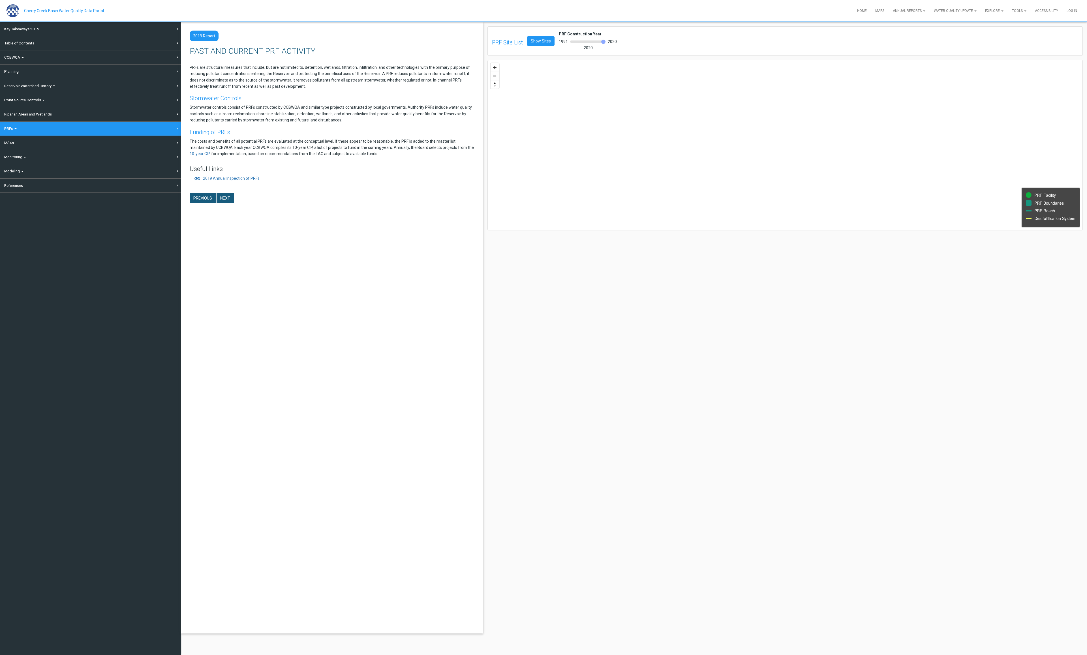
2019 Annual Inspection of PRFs (227, 178)
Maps (879, 11)
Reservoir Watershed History (28, 86)
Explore (993, 11)
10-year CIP (200, 153)
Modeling (12, 171)
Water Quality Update (954, 11)
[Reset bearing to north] (495, 84)
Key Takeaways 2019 (21, 29)
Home (862, 11)
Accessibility (1046, 11)
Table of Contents (19, 43)
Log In (1072, 11)
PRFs (9, 128)
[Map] (785, 145)
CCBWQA (12, 57)
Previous (202, 198)
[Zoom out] (495, 76)
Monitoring (13, 157)
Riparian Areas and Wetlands (28, 114)
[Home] (15, 11)
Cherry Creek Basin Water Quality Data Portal (64, 10)
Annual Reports (908, 11)
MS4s (9, 142)
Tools (1018, 11)
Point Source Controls (23, 100)
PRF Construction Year (580, 34)
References (13, 185)
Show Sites (541, 41)
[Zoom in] (495, 67)
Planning (11, 71)
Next (225, 198)
